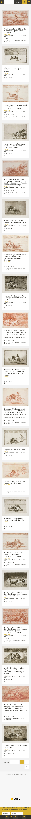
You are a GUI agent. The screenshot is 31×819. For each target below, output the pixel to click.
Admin (15, 793)
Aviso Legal (15, 786)
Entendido (6, 813)
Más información (17, 813)
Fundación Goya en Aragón (12, 774)
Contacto (15, 778)
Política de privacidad (15, 789)
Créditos (15, 782)
